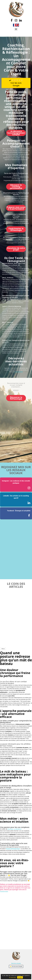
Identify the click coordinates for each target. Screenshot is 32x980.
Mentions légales (16, 963)
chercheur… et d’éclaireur (15, 829)
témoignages (19, 372)
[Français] (14, 24)
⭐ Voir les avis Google (17, 875)
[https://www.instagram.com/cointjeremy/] (16, 484)
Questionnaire (4, 891)
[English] (17, 24)
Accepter (20, 977)
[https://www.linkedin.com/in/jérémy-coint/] (16, 499)
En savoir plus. (15, 977)
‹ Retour (3, 648)
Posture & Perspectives (9, 845)
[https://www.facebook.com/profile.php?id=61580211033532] (16, 513)
